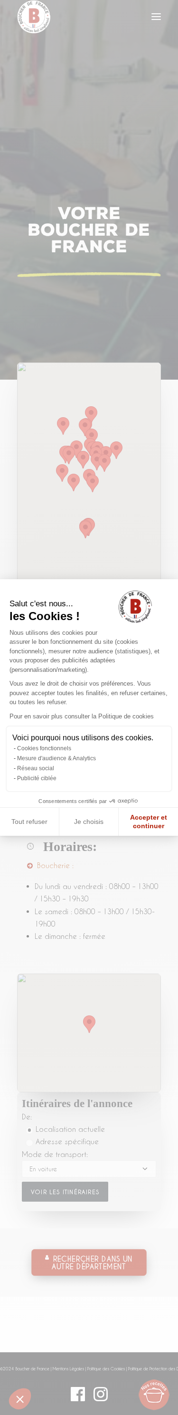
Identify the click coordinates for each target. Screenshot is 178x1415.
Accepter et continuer (148, 821)
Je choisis (88, 821)
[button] (20, 1398)
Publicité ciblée (36, 778)
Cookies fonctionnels (44, 748)
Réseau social (35, 768)
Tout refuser (29, 821)
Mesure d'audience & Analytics (56, 758)
